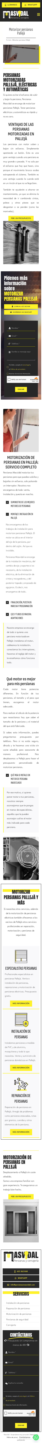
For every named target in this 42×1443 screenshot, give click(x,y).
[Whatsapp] (36, 1437)
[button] (21, 504)
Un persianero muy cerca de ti (20, 1434)
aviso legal (26, 365)
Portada (8, 40)
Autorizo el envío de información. (20, 373)
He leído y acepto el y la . (20, 367)
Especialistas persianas (21, 968)
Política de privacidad (18, 369)
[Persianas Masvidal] (15, 11)
